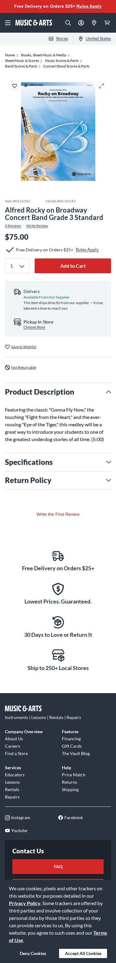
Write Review (37, 226)
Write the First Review (58, 514)
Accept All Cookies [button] (83, 953)
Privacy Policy (25, 903)
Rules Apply (89, 6)
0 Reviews (13, 226)
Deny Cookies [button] (33, 953)
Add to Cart (73, 266)
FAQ (58, 866)
